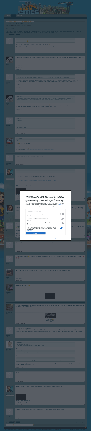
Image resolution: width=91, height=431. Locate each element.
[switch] (62, 214)
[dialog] (45, 215)
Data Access (45, 238)
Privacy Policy (53, 238)
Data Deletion (38, 238)
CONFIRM (35, 233)
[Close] (68, 193)
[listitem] (45, 211)
